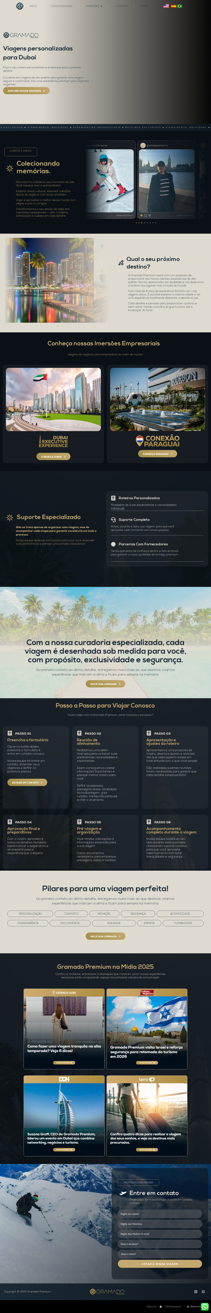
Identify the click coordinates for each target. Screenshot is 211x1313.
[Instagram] (195, 1291)
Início (33, 6)
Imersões (92, 6)
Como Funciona (62, 6)
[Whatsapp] (203, 1291)
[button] (136, 222)
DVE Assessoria (173, 1307)
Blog (144, 6)
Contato (121, 6)
